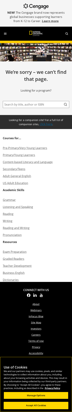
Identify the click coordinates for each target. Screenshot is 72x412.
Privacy (36, 347)
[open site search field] (66, 33)
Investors (36, 328)
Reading (8, 214)
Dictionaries (11, 280)
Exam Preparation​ (15, 252)
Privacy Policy (52, 388)
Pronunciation (12, 235)
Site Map (36, 322)
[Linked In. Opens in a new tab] (35, 296)
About (36, 304)
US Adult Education (15, 183)
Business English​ (14, 273)
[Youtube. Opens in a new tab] (41, 296)
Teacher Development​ (17, 266)
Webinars (36, 310)
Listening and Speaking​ (18, 207)
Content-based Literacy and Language (28, 162)
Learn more (50, 21)
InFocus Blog (36, 316)
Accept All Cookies (36, 405)
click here (46, 124)
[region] (36, 384)
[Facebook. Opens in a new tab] (29, 296)
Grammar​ (9, 200)
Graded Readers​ (13, 259)
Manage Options (36, 395)
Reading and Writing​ (16, 228)
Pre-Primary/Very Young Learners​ (25, 148)
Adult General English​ (17, 176)
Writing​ (7, 221)
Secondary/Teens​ (14, 169)
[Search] (65, 104)
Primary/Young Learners (19, 155)
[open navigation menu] (5, 33)
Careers (36, 334)
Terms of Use (36, 341)
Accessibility (36, 353)
